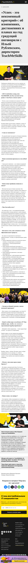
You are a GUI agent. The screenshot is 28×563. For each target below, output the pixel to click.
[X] (12, 487)
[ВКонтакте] (5, 487)
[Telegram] (8, 487)
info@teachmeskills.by (19, 545)
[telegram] (11, 532)
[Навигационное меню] (26, 2)
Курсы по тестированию (6, 545)
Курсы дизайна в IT (5, 547)
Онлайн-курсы (18, 522)
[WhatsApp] (19, 487)
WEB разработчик (18, 530)
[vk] (4, 532)
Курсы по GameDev (5, 543)
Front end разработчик (19, 524)
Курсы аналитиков (4, 549)
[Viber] (15, 487)
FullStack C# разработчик (20, 528)
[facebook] (2, 532)
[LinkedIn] (22, 487)
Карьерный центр (19, 543)
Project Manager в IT (19, 532)
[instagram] (6, 532)
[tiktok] (2, 534)
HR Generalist (17, 535)
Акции (16, 541)
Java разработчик (18, 526)
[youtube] (8, 532)
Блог (16, 538)
